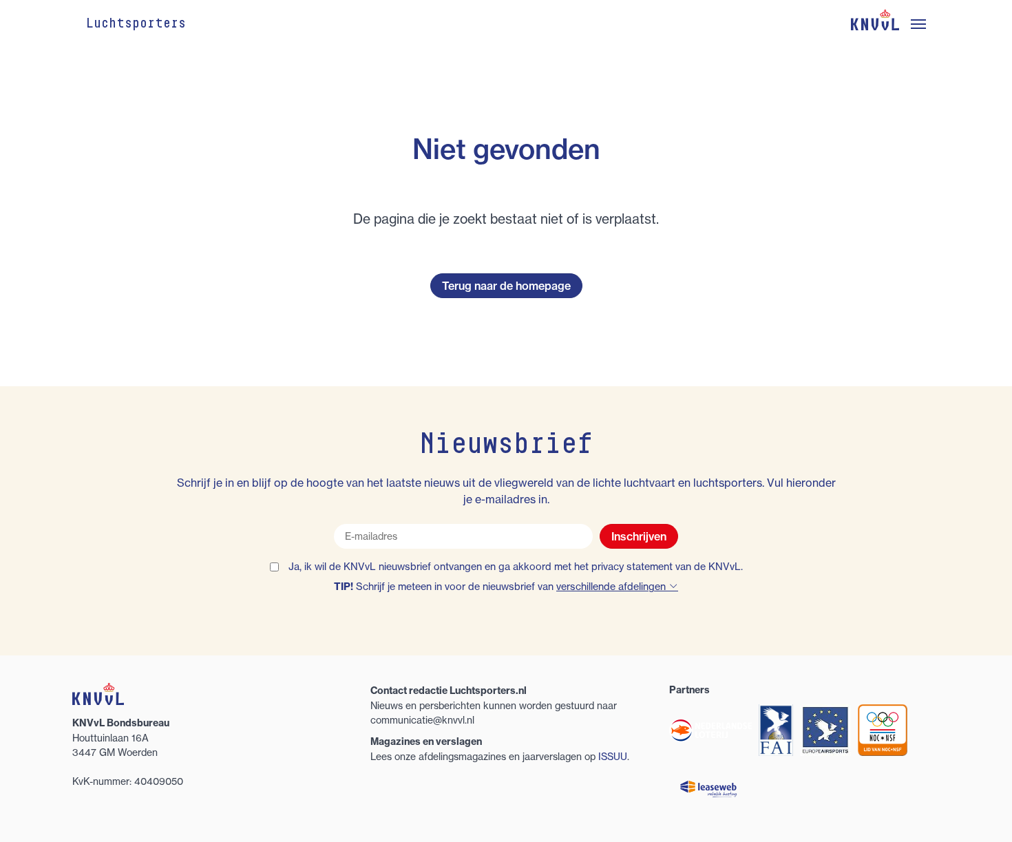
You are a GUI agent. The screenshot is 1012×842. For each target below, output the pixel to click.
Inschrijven (638, 536)
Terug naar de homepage (506, 286)
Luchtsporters (136, 24)
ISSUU (612, 756)
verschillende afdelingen (612, 586)
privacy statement (632, 566)
